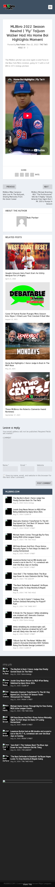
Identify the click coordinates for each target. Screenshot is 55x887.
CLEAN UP (27, 514)
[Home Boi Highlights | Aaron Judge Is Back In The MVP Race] (27, 341)
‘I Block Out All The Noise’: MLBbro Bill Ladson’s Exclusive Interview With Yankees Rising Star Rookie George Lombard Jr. (31, 643)
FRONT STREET (29, 528)
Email (23, 465)
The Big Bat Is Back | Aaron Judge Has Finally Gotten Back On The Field (29, 499)
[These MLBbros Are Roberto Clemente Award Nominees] (27, 389)
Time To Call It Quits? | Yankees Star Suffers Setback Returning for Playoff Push (29, 601)
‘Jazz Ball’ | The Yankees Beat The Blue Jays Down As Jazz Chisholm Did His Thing (30, 575)
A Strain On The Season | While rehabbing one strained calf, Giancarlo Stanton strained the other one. (30, 615)
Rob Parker (20, 45)
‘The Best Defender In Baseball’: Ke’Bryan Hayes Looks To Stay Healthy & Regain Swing (30, 587)
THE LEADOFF (29, 579)
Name (6, 465)
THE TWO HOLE (30, 540)
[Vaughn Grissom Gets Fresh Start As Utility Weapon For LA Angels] (27, 256)
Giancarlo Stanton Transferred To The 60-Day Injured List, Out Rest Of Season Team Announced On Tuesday (31, 523)
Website (40, 465)
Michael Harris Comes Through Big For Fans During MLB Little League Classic (31, 536)
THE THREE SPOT (30, 606)
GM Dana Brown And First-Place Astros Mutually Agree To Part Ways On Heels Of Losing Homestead (31, 548)
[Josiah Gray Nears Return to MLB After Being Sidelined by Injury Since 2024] (8, 511)
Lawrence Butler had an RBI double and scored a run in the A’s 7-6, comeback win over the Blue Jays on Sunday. (30, 562)
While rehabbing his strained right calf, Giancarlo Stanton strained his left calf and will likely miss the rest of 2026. (30, 629)
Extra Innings (29, 503)
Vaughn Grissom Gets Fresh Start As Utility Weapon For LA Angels (25, 274)
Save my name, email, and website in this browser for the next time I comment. (27, 476)
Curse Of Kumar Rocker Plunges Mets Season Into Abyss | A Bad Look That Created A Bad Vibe (27, 315)
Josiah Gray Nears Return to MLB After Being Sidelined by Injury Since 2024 (29, 511)
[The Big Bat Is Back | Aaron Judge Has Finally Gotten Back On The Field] (8, 500)
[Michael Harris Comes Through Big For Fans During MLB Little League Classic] (8, 536)
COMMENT (7, 438)
